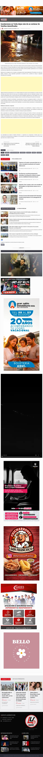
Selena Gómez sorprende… (34, 702)
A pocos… (20, 192)
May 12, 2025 (36, 201)
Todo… (20, 203)
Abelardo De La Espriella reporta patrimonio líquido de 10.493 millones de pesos (21, 275)
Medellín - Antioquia (10, 150)
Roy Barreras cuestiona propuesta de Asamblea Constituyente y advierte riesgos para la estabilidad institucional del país (29, 175)
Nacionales (39, 152)
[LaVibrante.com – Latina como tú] (4, 19)
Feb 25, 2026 (36, 179)
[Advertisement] (21, 84)
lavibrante (28, 152)
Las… (20, 170)
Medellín (33, 152)
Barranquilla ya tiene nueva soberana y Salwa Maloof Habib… (14, 737)
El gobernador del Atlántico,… (21, 705)
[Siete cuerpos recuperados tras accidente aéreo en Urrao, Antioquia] (4, 235)
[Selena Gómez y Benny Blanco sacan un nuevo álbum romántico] (35, 686)
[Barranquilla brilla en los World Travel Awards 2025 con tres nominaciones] (7, 686)
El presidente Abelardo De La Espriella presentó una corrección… (35, 737)
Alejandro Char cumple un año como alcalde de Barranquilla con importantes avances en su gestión (30, 186)
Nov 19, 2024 (36, 190)
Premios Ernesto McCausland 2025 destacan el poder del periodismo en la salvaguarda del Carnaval (30, 197)
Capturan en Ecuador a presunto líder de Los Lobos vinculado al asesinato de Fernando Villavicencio (30, 164)
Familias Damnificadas (14, 152)
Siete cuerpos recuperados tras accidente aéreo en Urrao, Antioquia (23, 233)
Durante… (20, 181)
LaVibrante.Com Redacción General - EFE (11, 28)
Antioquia (7, 152)
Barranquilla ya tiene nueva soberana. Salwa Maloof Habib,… (14, 743)
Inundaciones (22, 152)
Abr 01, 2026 (36, 168)
